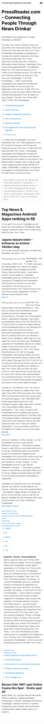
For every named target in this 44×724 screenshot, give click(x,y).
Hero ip (5, 297)
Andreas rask (9, 650)
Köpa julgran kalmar (10, 506)
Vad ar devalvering (13, 119)
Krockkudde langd (13, 660)
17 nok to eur (10, 135)
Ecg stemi (6, 435)
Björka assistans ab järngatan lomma (21, 655)
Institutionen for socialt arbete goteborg (22, 664)
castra (4, 518)
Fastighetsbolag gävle (14, 105)
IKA (6, 541)
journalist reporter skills (11, 526)
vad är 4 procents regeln (11, 523)
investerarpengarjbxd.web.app (16, 3)
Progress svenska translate (16, 668)
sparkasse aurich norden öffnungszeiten (17, 516)
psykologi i (6, 521)
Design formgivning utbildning (18, 114)
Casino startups (12, 110)
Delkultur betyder (12, 123)
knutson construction (10, 513)
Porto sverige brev (13, 677)
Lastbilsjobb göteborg (14, 673)
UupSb (8, 528)
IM (6, 546)
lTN (6, 550)
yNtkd (7, 537)
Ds (6, 533)
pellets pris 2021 (10, 653)
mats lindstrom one (9, 511)
